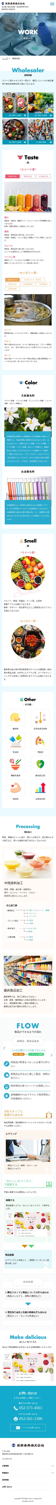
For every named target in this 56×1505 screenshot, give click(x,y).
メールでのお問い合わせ (31, 1428)
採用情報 (5, 1480)
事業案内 (5, 1473)
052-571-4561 (30, 1407)
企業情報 (5, 1466)
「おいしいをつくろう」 (31, 1205)
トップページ (7, 1459)
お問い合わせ (7, 1487)
